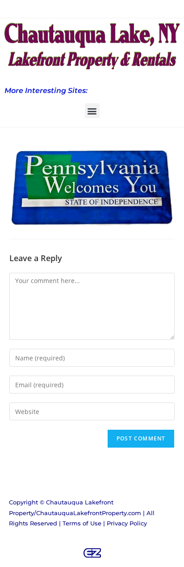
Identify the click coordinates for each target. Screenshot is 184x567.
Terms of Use (82, 523)
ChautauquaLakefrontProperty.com (88, 512)
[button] (92, 110)
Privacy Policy (127, 523)
